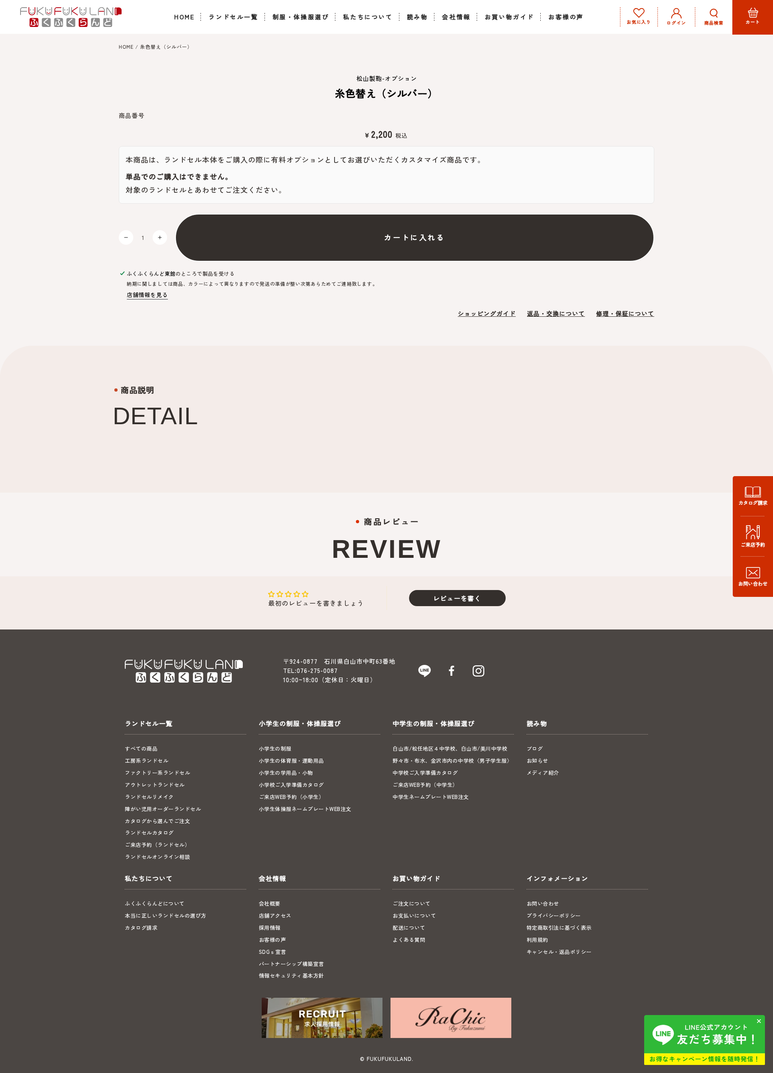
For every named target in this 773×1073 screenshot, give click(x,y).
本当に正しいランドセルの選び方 (166, 915)
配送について (409, 927)
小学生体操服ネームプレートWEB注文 (305, 809)
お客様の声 (272, 939)
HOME (126, 46)
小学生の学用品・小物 (286, 772)
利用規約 (537, 939)
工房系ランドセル (146, 760)
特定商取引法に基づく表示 (559, 927)
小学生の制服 (275, 748)
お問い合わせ (543, 903)
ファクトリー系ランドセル (157, 772)
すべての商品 (141, 748)
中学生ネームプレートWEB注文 (431, 797)
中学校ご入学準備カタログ (425, 772)
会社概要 (270, 903)
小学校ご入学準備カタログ (291, 784)
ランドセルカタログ (149, 832)
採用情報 (270, 927)
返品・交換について (556, 313)
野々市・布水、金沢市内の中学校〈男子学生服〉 (452, 760)
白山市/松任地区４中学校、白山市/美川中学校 (450, 748)
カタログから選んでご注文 (157, 821)
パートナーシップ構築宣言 (291, 964)
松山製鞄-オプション (386, 78)
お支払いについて (414, 915)
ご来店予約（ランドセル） (157, 844)
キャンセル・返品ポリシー (559, 951)
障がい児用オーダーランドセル (163, 809)
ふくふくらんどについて (155, 903)
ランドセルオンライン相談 (157, 856)
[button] (714, 17)
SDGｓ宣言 (272, 951)
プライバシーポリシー (554, 915)
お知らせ (537, 760)
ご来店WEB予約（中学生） (425, 784)
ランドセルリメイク (149, 797)
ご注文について (412, 903)
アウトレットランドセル (155, 784)
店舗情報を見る (147, 295)
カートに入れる (414, 237)
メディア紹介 (543, 772)
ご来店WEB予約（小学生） (291, 797)
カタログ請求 (141, 927)
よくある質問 (409, 939)
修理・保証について (625, 313)
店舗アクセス (275, 915)
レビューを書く (457, 598)
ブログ (535, 748)
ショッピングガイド (487, 313)
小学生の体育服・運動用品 (291, 760)
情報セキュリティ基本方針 (291, 975)
